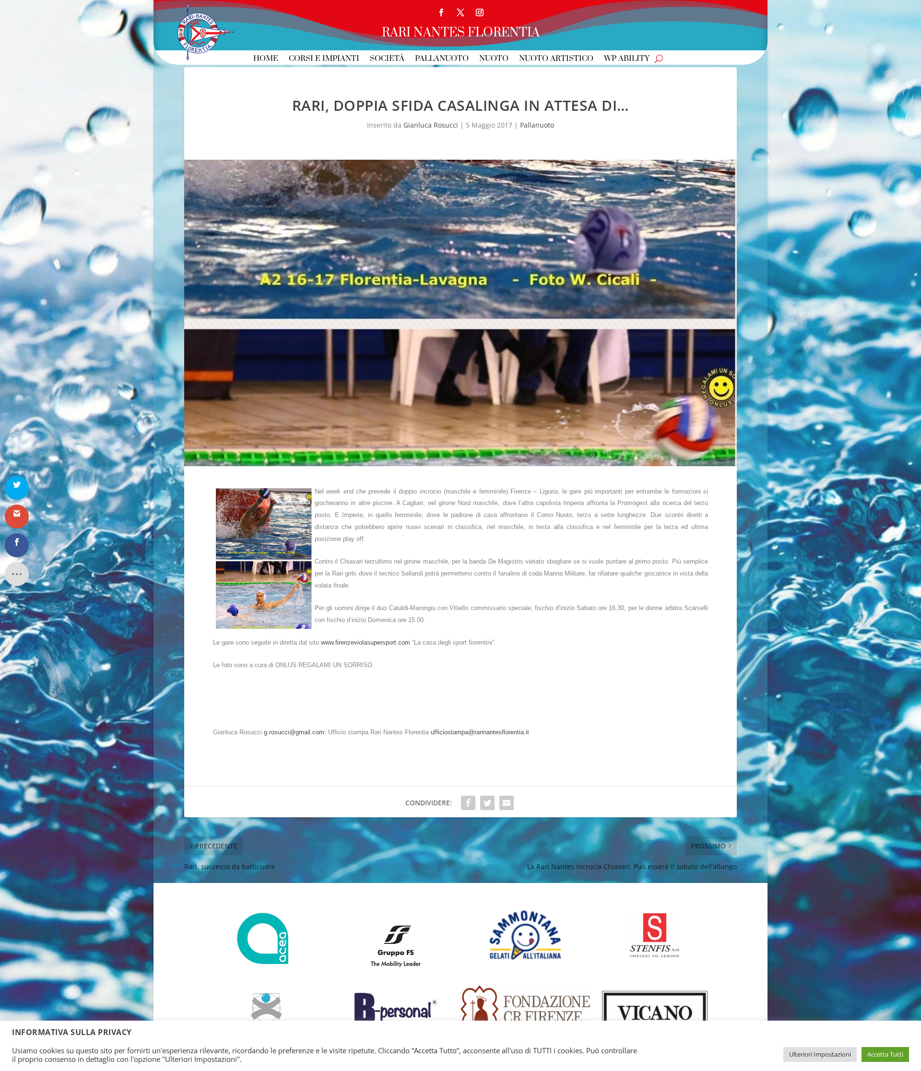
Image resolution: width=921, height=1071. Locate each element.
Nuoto (493, 59)
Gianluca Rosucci (430, 124)
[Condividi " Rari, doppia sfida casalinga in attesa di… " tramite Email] (506, 802)
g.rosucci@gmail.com (294, 732)
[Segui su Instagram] (479, 12)
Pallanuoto (442, 59)
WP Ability (626, 59)
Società (387, 59)
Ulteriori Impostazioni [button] (820, 1054)
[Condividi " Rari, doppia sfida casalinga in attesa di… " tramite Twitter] (487, 802)
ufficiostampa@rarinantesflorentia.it (480, 732)
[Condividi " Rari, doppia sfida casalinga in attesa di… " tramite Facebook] (468, 802)
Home (265, 59)
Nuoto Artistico (556, 59)
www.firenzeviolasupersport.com (365, 642)
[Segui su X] (460, 12)
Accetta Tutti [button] (885, 1054)
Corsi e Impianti (324, 59)
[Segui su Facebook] (441, 12)
